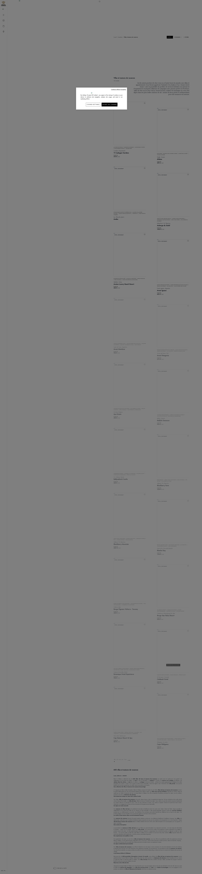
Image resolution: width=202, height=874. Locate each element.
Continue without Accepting (118, 89)
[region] (101, 98)
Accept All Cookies (109, 104)
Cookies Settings (93, 104)
